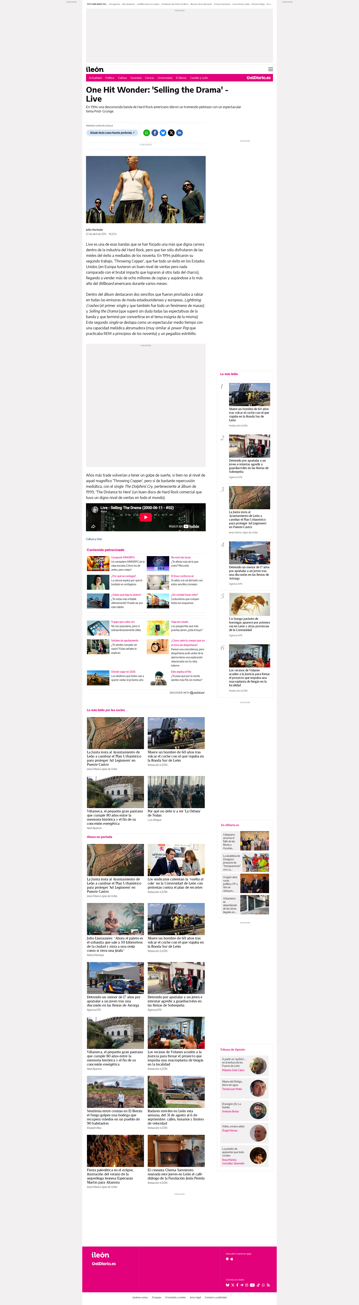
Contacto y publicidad (216, 1297)
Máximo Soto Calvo (233, 1070)
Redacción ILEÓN (157, 764)
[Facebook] (154, 132)
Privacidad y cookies (175, 1297)
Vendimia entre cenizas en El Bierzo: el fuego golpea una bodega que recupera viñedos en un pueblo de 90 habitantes (115, 1117)
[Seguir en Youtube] (252, 1285)
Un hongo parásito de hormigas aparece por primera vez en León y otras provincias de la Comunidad (249, 624)
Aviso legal (195, 1297)
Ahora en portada (99, 837)
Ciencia (149, 77)
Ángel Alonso (229, 1130)
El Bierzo (181, 77)
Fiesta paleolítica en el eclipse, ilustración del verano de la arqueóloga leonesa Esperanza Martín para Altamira (110, 1176)
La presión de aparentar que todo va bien (233, 1152)
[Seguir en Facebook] (237, 1285)
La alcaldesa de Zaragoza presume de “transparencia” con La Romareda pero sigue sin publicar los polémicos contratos (232, 862)
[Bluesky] (163, 132)
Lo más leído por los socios (106, 710)
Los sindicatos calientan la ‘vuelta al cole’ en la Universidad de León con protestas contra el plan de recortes (175, 883)
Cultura (122, 77)
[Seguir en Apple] (232, 1259)
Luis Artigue (154, 819)
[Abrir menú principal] (270, 69)
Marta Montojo (95, 955)
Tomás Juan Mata (232, 1089)
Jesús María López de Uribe (102, 769)
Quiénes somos (140, 1297)
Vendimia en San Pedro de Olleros (175, 4)
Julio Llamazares (128, 4)
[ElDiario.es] (258, 77)
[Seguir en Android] (227, 1259)
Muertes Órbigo (258, 4)
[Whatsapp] (146, 132)
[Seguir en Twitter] (232, 1285)
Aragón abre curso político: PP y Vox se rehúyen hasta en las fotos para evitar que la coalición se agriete (230, 884)
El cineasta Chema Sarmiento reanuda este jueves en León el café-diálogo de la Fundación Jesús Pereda (176, 1174)
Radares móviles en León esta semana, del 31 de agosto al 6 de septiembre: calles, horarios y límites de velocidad (176, 1117)
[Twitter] (171, 132)
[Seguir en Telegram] (241, 1285)
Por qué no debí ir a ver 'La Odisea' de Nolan (174, 813)
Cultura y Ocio (94, 539)
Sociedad (136, 77)
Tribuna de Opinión (232, 1049)
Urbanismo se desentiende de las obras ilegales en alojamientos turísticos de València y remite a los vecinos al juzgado (230, 905)
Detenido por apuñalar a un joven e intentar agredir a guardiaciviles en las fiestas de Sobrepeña (175, 1001)
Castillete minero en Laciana (148, 4)
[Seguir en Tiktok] (258, 1285)
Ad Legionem (114, 4)
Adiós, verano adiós (233, 1126)
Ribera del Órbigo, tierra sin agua (232, 1083)
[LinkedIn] (179, 132)
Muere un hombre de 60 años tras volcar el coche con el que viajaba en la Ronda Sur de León (176, 756)
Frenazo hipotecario (222, 4)
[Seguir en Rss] (268, 1285)
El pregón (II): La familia (231, 1105)
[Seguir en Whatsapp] (263, 1285)
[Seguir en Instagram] (246, 1285)
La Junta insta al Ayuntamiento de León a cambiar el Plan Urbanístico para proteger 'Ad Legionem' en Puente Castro (114, 758)
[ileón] (112, 1255)
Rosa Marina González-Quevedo (233, 1161)
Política (109, 77)
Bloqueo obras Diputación (201, 4)
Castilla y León (199, 77)
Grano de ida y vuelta (241, 4)
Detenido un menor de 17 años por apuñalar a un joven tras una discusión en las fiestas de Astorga (113, 1001)
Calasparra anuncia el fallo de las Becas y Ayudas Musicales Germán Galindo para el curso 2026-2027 (230, 841)
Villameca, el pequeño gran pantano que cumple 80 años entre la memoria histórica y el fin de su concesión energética (115, 817)
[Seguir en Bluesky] (227, 1285)
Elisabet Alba (94, 1127)
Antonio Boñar (230, 1111)
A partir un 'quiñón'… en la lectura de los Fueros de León (234, 1062)
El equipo (156, 1297)
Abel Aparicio (94, 828)
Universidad (165, 77)
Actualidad (95, 77)
